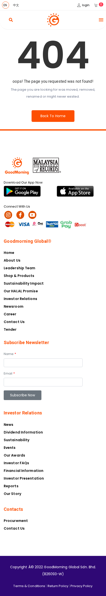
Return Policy (58, 586)
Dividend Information (23, 432)
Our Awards (14, 455)
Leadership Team (19, 268)
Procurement (16, 520)
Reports (11, 486)
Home (9, 252)
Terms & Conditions (29, 586)
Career (10, 314)
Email (9, 373)
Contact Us (14, 321)
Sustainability (16, 439)
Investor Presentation (24, 478)
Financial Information (23, 470)
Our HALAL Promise (21, 291)
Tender (10, 329)
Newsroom (13, 306)
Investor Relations (20, 298)
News (8, 424)
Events (10, 447)
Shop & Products (19, 275)
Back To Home (53, 115)
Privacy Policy (81, 586)
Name (10, 354)
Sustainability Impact (24, 283)
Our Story (12, 493)
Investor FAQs (16, 463)
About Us (12, 260)
